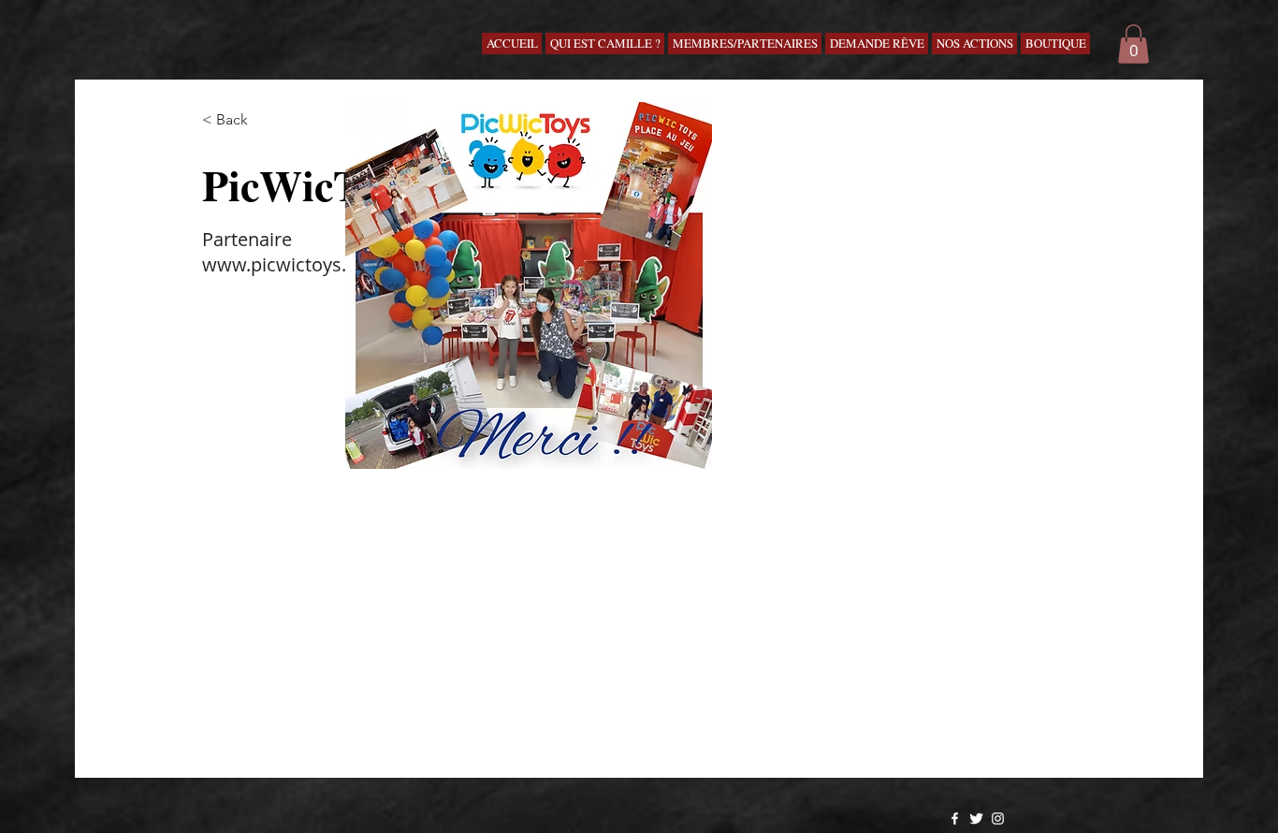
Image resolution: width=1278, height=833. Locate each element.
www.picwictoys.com (293, 264)
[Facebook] (955, 818)
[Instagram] (998, 818)
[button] (1133, 44)
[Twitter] (976, 818)
